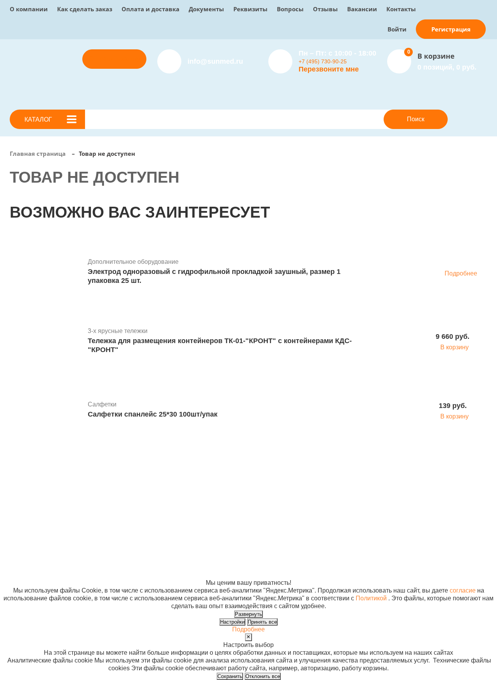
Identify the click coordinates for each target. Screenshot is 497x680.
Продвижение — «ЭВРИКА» (381, 551)
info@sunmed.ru (434, 489)
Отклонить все (262, 676)
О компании (29, 9)
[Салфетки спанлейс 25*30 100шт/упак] (46, 410)
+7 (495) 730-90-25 (323, 61)
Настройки (232, 622)
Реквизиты (250, 9)
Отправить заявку (114, 59)
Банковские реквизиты (271, 481)
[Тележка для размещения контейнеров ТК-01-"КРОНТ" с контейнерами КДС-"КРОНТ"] (46, 341)
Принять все (262, 622)
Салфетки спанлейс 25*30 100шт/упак (152, 414)
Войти (397, 29)
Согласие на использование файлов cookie (72, 575)
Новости (250, 489)
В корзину (454, 347)
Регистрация (451, 29)
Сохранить (229, 676)
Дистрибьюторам (176, 481)
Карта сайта (357, 567)
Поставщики (170, 489)
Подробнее (461, 273)
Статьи (248, 497)
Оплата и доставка (150, 9)
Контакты (401, 9)
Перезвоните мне (329, 69)
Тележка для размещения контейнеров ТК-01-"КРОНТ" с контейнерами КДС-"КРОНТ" (220, 345)
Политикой (371, 598)
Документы (206, 9)
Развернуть (248, 614)
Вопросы (290, 9)
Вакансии (362, 9)
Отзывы (325, 9)
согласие (463, 590)
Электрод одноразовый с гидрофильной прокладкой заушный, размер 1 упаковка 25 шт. (214, 276)
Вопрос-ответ (171, 505)
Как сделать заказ (84, 9)
